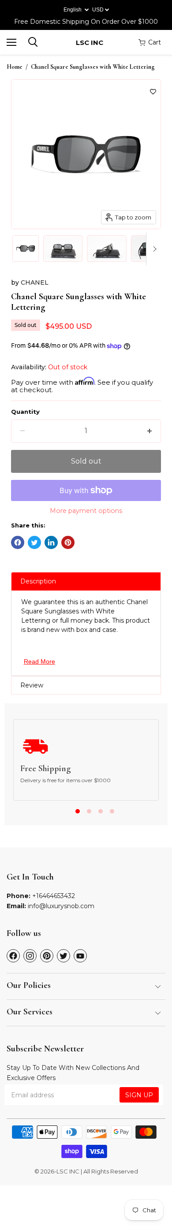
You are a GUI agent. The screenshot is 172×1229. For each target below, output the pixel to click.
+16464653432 (53, 896)
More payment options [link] (86, 510)
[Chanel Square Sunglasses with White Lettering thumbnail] (25, 248)
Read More (39, 661)
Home (14, 67)
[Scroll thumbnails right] (153, 249)
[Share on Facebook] (17, 542)
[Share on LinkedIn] (51, 542)
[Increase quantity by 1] (149, 431)
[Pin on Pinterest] (68, 542)
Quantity (25, 411)
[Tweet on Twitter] (34, 542)
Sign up (139, 1095)
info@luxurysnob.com (61, 906)
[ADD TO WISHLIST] (153, 91)
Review (31, 685)
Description (38, 581)
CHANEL (35, 282)
